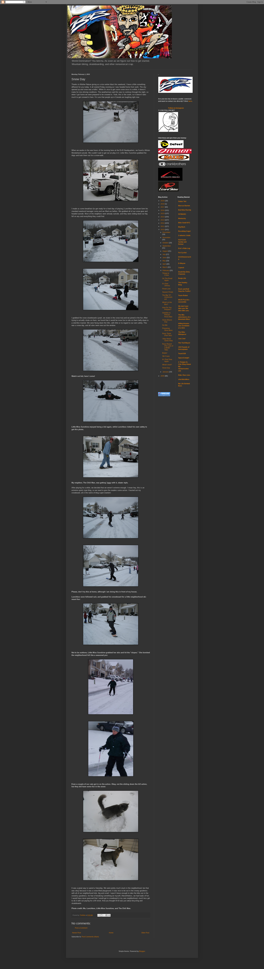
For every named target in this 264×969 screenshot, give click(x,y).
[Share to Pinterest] (109, 915)
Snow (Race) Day (167, 321)
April (164, 264)
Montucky (182, 218)
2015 (163, 213)
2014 (163, 217)
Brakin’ (164, 353)
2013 (163, 220)
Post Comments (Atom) (90, 937)
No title (164, 325)
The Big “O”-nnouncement (167, 297)
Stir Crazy (166, 356)
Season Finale (167, 292)
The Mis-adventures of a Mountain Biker (184, 317)
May (164, 261)
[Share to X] (104, 915)
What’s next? (167, 365)
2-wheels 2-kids (184, 235)
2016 (163, 210)
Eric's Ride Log (184, 248)
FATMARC (182, 214)
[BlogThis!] (101, 915)
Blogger (142, 951)
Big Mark (181, 227)
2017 (163, 207)
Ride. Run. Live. (184, 375)
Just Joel (181, 339)
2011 (163, 226)
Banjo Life (182, 278)
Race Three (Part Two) (167, 334)
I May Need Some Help (167, 340)
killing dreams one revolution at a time (183, 326)
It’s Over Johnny (166, 285)
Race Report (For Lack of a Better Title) (167, 347)
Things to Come (165, 274)
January (166, 372)
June (165, 258)
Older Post (145, 933)
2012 (163, 223)
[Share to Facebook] (106, 915)
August (165, 251)
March (165, 267)
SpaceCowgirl (183, 358)
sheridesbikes (183, 379)
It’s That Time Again (167, 360)
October (166, 243)
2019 (163, 201)
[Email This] (98, 915)
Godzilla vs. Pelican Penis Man (167, 315)
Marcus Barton (184, 206)
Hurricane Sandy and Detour (182, 242)
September (167, 246)
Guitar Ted (182, 201)
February (166, 270)
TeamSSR (182, 354)
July (164, 254)
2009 (163, 376)
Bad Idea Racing (184, 210)
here (190, 101)
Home (111, 933)
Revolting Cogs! (184, 231)
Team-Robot (183, 295)
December (166, 232)
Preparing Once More (167, 329)
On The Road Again (167, 279)
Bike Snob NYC (184, 223)
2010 (163, 230)
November (166, 238)
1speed (181, 268)
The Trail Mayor (184, 343)
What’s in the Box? (167, 303)
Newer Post (76, 933)
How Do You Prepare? (167, 308)
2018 (163, 204)
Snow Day (166, 368)
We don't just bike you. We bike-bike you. (183, 308)
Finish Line (166, 289)
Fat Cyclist (182, 253)
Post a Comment (81, 928)
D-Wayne (181, 263)
